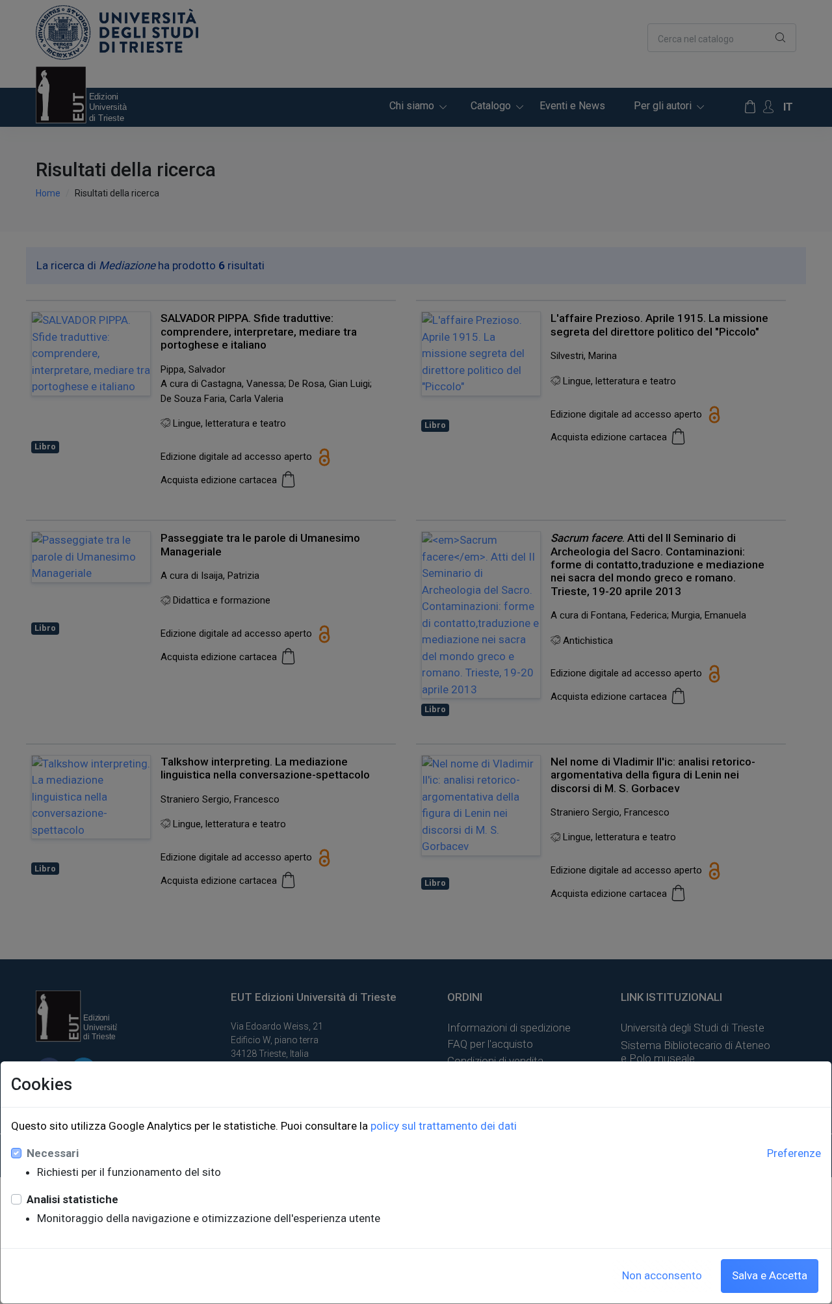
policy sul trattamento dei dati (443, 1125)
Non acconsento (662, 1275)
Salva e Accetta (769, 1275)
